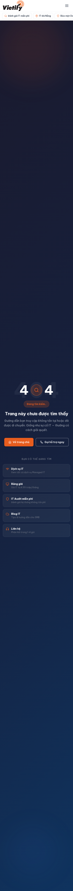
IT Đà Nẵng (45, 16)
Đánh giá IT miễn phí (18, 16)
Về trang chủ (21, 442)
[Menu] (66, 5)
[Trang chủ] (13, 5)
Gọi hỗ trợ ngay (54, 442)
